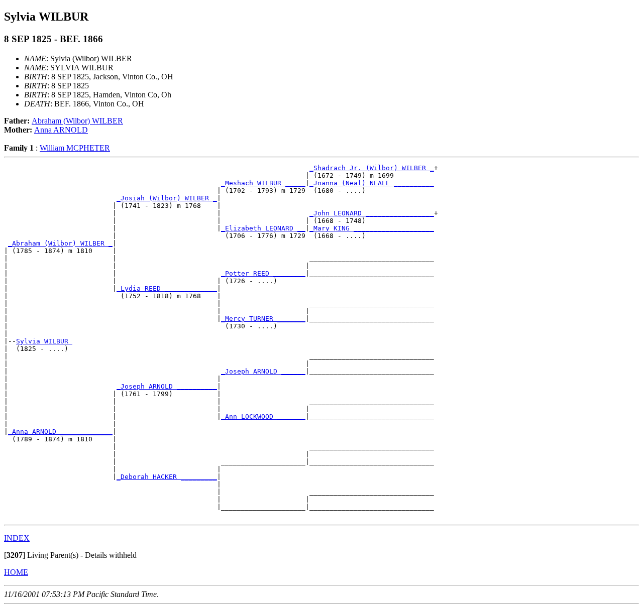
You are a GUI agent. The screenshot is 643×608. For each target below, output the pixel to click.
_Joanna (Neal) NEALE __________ (371, 183)
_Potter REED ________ (263, 273)
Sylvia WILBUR (44, 341)
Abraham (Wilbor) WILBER (77, 120)
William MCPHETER (75, 148)
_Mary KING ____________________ (371, 228)
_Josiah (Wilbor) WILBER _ (167, 198)
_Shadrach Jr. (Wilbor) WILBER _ (371, 168)
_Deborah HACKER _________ (167, 476)
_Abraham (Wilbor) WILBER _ (60, 243)
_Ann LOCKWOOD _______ (263, 416)
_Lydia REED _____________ (167, 288)
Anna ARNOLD (61, 130)
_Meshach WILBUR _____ (263, 183)
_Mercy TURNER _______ (263, 318)
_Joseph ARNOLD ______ (263, 371)
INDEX (17, 538)
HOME (16, 572)
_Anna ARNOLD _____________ (60, 431)
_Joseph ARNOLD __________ (167, 386)
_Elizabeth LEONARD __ (263, 228)
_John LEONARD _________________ (371, 213)
